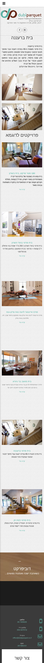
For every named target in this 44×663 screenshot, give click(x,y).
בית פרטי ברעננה (22, 451)
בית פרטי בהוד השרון (22, 243)
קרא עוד (22, 189)
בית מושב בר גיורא (22, 381)
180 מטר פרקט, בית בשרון (22, 173)
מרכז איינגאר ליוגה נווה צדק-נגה (22, 312)
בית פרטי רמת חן (22, 520)
